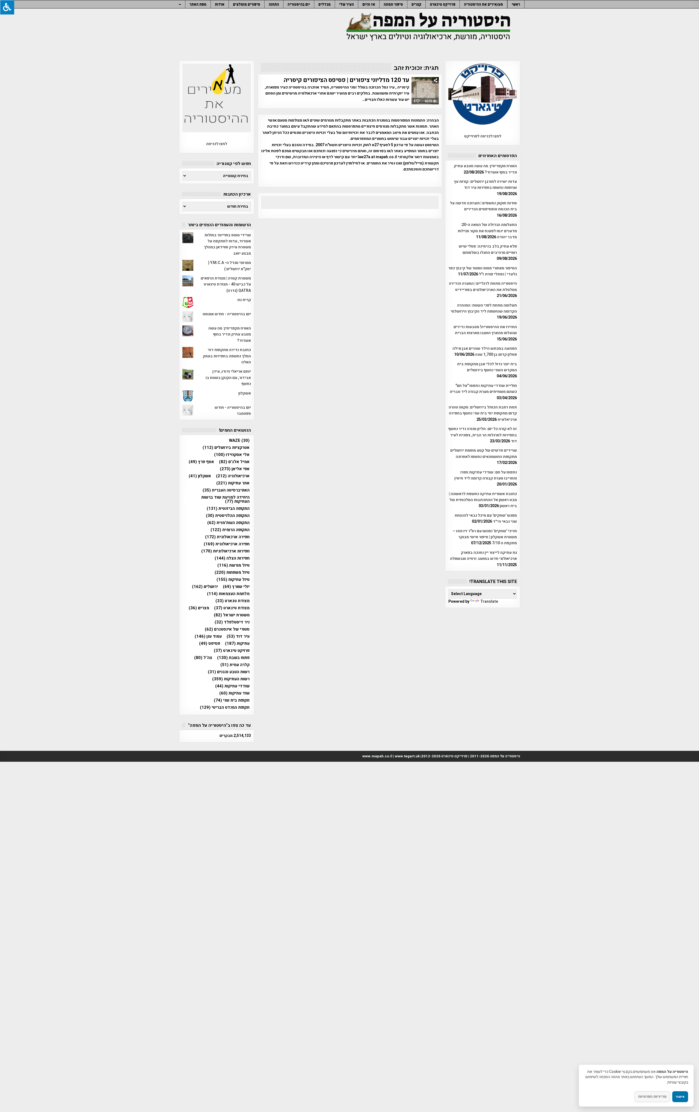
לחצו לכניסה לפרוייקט (482, 136)
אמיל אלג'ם (234, 462)
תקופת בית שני (232, 700)
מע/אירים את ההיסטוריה (483, 4)
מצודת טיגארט (232, 608)
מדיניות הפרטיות (652, 1096)
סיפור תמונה (393, 4)
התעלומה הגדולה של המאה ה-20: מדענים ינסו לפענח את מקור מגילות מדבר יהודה (487, 231)
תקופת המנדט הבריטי (225, 707)
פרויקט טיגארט (232, 651)
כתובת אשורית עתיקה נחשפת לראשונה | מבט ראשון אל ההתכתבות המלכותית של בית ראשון (483, 500)
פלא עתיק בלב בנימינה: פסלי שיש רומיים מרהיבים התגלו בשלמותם (488, 249)
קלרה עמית (235, 665)
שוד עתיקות (234, 693)
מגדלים (324, 4)
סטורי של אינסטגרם (227, 629)
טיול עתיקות (233, 580)
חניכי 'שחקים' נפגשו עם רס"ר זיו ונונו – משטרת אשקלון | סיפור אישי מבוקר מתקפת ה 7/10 (485, 537)
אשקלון (244, 393)
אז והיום (368, 4)
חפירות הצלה (232, 558)
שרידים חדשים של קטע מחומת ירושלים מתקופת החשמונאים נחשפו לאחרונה (483, 453)
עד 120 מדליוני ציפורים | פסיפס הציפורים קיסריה (346, 80)
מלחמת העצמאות (228, 594)
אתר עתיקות (233, 483)
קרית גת (244, 300)
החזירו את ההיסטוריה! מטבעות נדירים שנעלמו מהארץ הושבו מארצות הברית (485, 330)
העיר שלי (346, 4)
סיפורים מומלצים (246, 4)
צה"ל (203, 658)
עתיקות (237, 643)
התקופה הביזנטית (228, 508)
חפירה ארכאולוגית (227, 537)
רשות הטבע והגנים (229, 672)
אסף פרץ (201, 462)
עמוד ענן (208, 636)
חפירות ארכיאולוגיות (225, 551)
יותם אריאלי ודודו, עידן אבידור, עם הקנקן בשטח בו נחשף (228, 378)
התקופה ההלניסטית (228, 516)
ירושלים (205, 587)
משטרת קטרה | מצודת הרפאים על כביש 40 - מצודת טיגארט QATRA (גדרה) (226, 284)
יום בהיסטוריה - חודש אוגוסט (227, 314)
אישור (680, 1096)
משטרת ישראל (232, 615)
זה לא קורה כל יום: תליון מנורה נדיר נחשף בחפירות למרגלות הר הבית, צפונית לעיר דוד (482, 435)
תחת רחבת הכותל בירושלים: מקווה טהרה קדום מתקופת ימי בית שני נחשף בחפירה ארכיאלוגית (483, 413)
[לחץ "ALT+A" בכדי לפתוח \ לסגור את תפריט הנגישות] (7, 7)
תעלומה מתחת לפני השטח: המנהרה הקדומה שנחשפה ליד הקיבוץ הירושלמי (484, 308)
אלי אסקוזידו (232, 455)
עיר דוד (238, 636)
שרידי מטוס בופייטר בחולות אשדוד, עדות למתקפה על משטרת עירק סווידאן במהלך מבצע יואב (227, 244)
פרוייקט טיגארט (442, 4)
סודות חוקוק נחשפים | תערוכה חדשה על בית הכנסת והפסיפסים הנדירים (483, 206)
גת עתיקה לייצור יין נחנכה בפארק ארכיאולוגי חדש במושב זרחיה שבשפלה (483, 555)
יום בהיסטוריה (299, 4)
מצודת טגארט (232, 601)
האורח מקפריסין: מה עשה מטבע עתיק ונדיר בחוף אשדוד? (485, 169)
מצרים (199, 608)
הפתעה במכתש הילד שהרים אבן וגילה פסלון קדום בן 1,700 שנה (484, 351)
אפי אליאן (235, 469)
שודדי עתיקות (232, 686)
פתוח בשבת (233, 658)
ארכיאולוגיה (233, 476)
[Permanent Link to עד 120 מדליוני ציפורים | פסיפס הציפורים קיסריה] (425, 90)
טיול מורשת (233, 565)
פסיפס (209, 643)
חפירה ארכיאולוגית (227, 544)
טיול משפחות (232, 572)
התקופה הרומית (230, 530)
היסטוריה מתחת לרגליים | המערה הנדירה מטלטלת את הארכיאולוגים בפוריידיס (483, 286)
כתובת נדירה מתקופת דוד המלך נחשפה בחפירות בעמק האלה (227, 356)
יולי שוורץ (236, 587)
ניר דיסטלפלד (232, 622)
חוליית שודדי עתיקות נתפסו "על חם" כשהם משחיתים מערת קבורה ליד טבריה (483, 389)
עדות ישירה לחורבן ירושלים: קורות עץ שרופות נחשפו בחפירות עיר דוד (485, 184)
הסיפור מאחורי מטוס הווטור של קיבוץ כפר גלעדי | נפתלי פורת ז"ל (482, 271)
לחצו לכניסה (216, 144)
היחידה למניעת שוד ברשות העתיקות (225, 499)
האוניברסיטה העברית (226, 490)
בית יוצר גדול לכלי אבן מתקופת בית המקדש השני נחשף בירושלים (487, 367)
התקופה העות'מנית (228, 523)
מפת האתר (197, 4)
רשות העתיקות (231, 679)
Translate (489, 601)
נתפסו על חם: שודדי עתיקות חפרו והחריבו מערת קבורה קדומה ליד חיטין (485, 475)
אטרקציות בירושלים (226, 448)
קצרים (416, 4)
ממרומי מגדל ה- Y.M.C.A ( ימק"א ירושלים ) (229, 266)
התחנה (274, 4)
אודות (219, 4)
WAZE (239, 440)
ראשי (516, 4)
